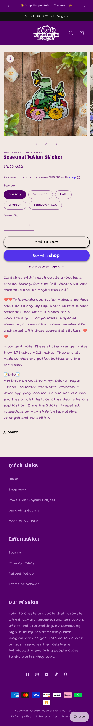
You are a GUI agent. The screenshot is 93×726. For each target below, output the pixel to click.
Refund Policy (21, 573)
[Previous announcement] (8, 6)
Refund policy (21, 716)
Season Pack (45, 205)
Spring (15, 194)
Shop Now (17, 489)
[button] (9, 33)
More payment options (46, 266)
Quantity (11, 215)
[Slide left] (36, 144)
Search (15, 552)
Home (13, 479)
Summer (40, 194)
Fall (63, 194)
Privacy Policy (22, 563)
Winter (15, 205)
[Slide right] (56, 144)
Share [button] (13, 432)
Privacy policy (46, 716)
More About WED (23, 521)
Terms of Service (24, 584)
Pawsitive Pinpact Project (32, 500)
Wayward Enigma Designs (60, 711)
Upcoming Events (24, 510)
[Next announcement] (85, 6)
